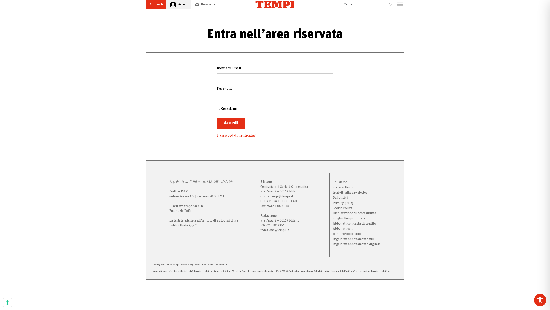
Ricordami (228, 109)
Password (224, 88)
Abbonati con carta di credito (354, 223)
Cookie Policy (342, 208)
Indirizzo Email (229, 68)
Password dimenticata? (236, 135)
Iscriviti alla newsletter (350, 192)
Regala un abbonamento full (353, 239)
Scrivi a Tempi (343, 187)
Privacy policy (343, 203)
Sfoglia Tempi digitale (349, 218)
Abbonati (156, 4)
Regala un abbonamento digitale (356, 244)
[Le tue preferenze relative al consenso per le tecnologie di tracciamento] (7, 302)
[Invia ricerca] (390, 4)
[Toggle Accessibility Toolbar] (540, 300)
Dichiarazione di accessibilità (354, 213)
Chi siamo (340, 182)
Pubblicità (340, 197)
